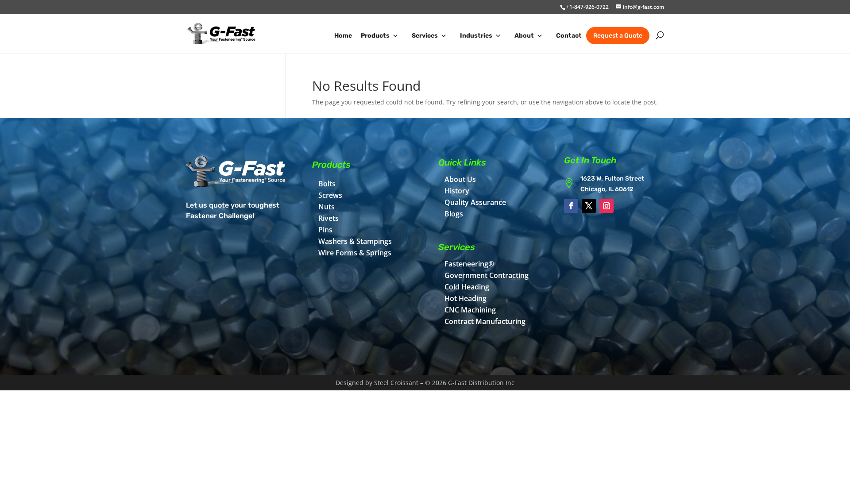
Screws (330, 195)
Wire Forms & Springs (354, 253)
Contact (569, 35)
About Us (460, 179)
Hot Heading (465, 298)
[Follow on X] (589, 206)
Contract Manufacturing (484, 321)
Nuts (326, 207)
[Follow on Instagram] (606, 206)
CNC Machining (470, 310)
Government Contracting (486, 275)
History (456, 191)
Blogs (453, 214)
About (524, 35)
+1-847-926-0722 (587, 7)
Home (343, 35)
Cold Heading (466, 287)
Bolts (327, 184)
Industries (476, 35)
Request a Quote (617, 35)
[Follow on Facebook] (571, 206)
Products (375, 35)
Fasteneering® (469, 264)
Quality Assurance (475, 202)
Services (425, 35)
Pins (325, 230)
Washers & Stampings (355, 241)
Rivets (328, 218)
